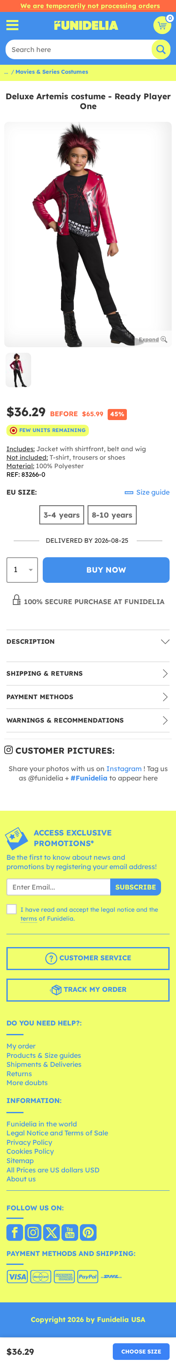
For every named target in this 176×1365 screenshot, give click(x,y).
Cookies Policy (30, 1151)
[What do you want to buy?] (12, 25)
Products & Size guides (43, 1055)
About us (21, 1179)
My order (20, 1046)
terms (29, 918)
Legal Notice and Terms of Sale (57, 1133)
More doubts (27, 1082)
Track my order (94, 989)
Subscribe (135, 887)
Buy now (106, 570)
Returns (19, 1073)
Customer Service (94, 957)
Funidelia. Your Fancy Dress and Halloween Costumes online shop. (86, 25)
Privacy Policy (29, 1142)
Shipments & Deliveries (44, 1064)
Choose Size (141, 1351)
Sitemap (20, 1160)
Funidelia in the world (41, 1124)
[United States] (14, 1233)
